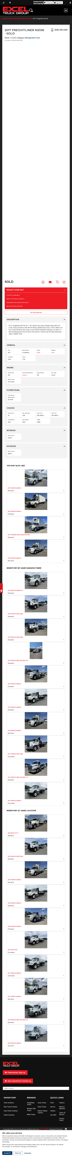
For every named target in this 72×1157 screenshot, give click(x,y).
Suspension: (11, 413)
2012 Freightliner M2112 (15, 590)
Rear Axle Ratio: (26, 413)
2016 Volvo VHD (12, 949)
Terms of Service (62, 1113)
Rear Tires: (54, 413)
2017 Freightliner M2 (14, 488)
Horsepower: (11, 372)
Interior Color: (11, 435)
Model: (38, 350)
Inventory (5, 18)
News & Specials (62, 1107)
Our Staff (53, 1115)
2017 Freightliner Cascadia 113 (18, 777)
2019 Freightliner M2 (14, 511)
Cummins (24, 375)
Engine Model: (40, 372)
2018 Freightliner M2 (14, 1043)
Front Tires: (40, 413)
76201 (52, 352)
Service (52, 1107)
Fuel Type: (54, 372)
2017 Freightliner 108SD (15, 754)
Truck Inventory (9, 1103)
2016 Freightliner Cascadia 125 (18, 660)
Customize (27, 1153)
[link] (43, 282)
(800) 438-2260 (60, 30)
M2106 (38, 352)
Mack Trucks (31, 1114)
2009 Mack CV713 (13, 833)
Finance (52, 1111)
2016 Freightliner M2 (14, 558)
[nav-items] (3, 3)
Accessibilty (44, 1129)
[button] (70, 3)
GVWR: (38, 419)
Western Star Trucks (31, 1109)
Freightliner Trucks (30, 1103)
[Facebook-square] (66, 1129)
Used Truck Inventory (11, 1111)
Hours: (24, 357)
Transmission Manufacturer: (11, 396)
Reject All (18, 1153)
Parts (52, 1103)
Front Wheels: (11, 419)
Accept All (7, 1153)
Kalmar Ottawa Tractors (42, 1112)
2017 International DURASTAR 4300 (19, 534)
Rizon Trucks (42, 1107)
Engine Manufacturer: (27, 372)
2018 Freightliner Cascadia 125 (18, 1019)
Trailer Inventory (9, 1115)
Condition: (10, 357)
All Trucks (13, 18)
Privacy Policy (61, 1119)
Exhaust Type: (11, 379)
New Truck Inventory (10, 1107)
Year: (9, 350)
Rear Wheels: (25, 419)
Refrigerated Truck (25, 18)
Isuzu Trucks (42, 1103)
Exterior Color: (11, 451)
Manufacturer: (25, 350)
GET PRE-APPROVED (36, 312)
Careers (61, 1103)
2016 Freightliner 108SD (15, 614)
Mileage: (53, 350)
